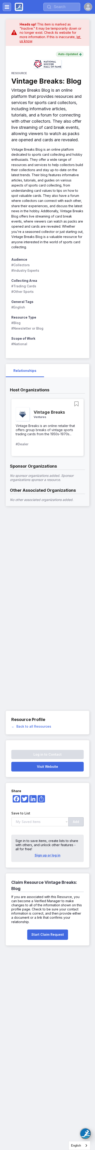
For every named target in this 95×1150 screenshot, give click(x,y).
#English (18, 307)
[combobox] (79, 1145)
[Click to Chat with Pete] (85, 1133)
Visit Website (47, 767)
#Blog (16, 323)
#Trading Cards (23, 286)
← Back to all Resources (31, 726)
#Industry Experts (25, 270)
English (76, 1145)
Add (76, 822)
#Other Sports (22, 292)
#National (19, 344)
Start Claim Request (47, 934)
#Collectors (20, 265)
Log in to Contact (47, 754)
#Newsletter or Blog (27, 328)
